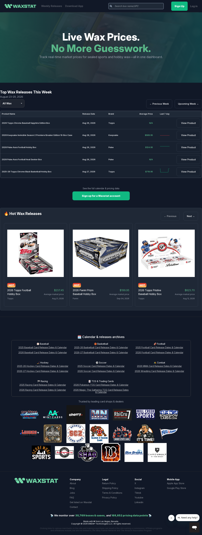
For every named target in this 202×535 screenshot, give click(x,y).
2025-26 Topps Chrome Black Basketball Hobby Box (26, 171)
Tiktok (138, 492)
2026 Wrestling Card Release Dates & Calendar (159, 371)
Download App (74, 6)
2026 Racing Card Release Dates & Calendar (42, 390)
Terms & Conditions (112, 492)
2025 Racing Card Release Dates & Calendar (42, 385)
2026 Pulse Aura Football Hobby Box (19, 147)
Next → (191, 216)
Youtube (139, 497)
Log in (194, 6)
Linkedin (139, 502)
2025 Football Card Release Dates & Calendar (159, 347)
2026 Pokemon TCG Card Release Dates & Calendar (101, 385)
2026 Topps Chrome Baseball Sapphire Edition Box (26, 123)
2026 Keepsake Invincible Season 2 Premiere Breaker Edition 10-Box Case (37, 135)
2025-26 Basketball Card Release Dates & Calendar (101, 347)
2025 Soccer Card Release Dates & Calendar (101, 366)
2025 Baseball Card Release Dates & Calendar (42, 347)
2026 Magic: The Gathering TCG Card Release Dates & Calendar (101, 391)
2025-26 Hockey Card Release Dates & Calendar (42, 366)
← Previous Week (159, 103)
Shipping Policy (110, 488)
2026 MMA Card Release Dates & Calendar (159, 366)
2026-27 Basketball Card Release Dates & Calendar (101, 352)
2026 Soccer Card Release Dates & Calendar (101, 371)
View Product (188, 123)
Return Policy (109, 483)
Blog (72, 488)
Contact (74, 507)
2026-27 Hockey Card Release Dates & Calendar (42, 371)
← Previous (170, 216)
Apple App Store (175, 483)
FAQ (72, 497)
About (73, 483)
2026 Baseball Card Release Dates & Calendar (42, 352)
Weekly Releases (51, 6)
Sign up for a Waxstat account (101, 195)
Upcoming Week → (188, 103)
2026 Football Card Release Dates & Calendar (159, 352)
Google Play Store (176, 488)
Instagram (140, 488)
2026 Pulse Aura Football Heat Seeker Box (22, 159)
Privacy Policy (109, 497)
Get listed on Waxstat (81, 502)
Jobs (72, 492)
